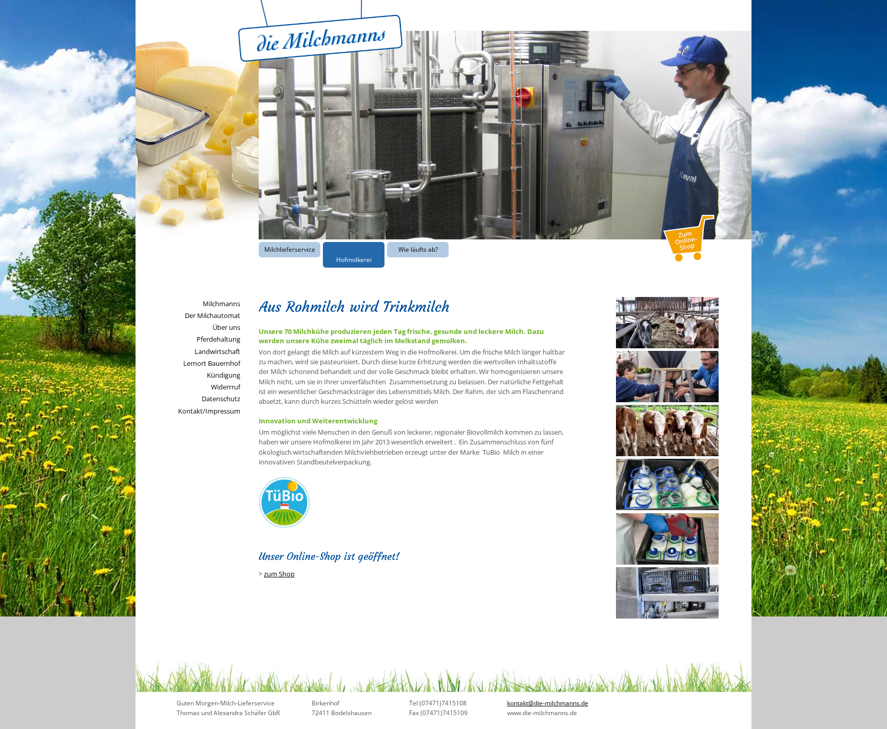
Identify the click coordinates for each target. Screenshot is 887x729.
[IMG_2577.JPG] (667, 345)
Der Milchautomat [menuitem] (212, 315)
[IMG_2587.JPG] (667, 507)
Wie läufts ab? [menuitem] (418, 249)
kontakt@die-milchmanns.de (547, 703)
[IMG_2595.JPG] (667, 616)
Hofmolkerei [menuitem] (354, 259)
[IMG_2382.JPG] (667, 399)
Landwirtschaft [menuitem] (217, 351)
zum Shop (279, 573)
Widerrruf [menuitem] (225, 386)
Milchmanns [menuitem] (221, 303)
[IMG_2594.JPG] (667, 562)
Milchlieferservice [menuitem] (289, 249)
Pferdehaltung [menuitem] (218, 339)
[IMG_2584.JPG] (667, 453)
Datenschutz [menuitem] (221, 398)
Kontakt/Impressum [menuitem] (209, 411)
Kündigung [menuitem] (223, 375)
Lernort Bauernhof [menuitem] (211, 363)
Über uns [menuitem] (226, 327)
